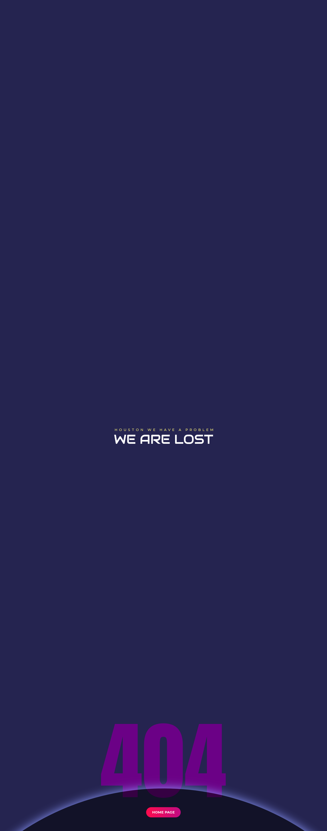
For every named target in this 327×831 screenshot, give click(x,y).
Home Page (163, 812)
